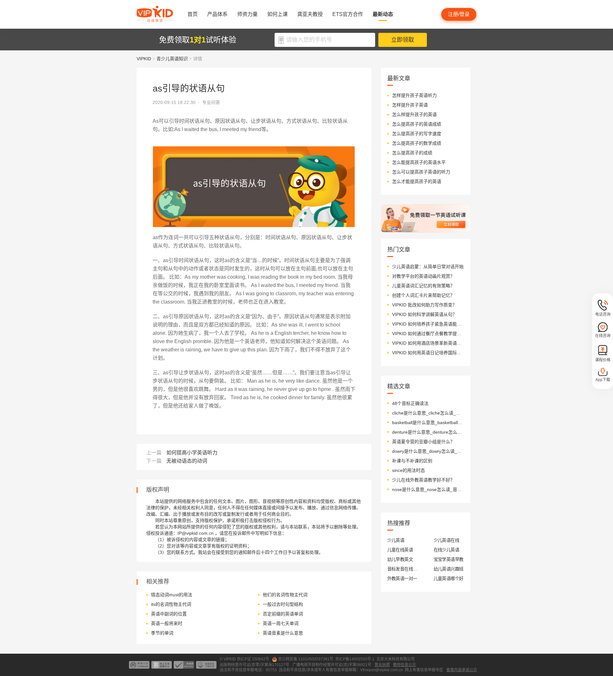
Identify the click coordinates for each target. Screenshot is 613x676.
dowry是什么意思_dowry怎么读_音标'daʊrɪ (428, 451)
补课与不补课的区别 (412, 460)
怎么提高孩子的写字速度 (416, 133)
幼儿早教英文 (400, 559)
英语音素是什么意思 (283, 633)
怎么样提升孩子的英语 (414, 114)
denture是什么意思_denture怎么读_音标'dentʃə (428, 432)
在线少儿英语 (446, 549)
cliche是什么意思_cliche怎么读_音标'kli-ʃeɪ (428, 412)
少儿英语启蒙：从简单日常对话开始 (428, 266)
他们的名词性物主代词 (285, 594)
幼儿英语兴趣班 (449, 568)
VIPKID (144, 58)
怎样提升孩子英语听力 (414, 95)
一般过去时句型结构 (283, 604)
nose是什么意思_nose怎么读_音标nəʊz (428, 489)
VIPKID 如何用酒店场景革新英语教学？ (428, 343)
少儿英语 (396, 540)
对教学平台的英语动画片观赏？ (423, 276)
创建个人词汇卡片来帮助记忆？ (423, 295)
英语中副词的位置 (169, 613)
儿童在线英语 (400, 549)
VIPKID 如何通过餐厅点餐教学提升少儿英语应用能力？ (428, 333)
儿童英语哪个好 (449, 578)
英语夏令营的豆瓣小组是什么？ (423, 441)
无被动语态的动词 (186, 461)
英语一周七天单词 (281, 623)
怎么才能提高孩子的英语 (416, 181)
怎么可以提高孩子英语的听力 (421, 171)
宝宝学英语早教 (449, 559)
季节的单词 (162, 633)
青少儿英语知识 (172, 58)
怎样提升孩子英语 (410, 104)
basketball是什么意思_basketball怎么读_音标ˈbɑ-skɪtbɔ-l (428, 422)
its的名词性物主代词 (171, 604)
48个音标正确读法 (410, 403)
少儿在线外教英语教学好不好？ (423, 479)
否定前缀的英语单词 (283, 613)
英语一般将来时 (166, 623)
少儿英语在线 (446, 540)
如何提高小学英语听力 (191, 452)
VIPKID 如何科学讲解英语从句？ (424, 314)
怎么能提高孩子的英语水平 (419, 162)
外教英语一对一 (402, 578)
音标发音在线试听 (402, 568)
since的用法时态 (408, 470)
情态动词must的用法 (171, 594)
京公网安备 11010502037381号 (305, 659)
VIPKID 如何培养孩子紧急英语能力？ (428, 324)
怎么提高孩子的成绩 (412, 152)
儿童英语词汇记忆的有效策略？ (423, 285)
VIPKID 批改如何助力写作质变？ (424, 304)
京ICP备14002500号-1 (355, 659)
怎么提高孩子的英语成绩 (416, 124)
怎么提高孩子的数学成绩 (416, 143)
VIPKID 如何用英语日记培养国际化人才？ (428, 352)
